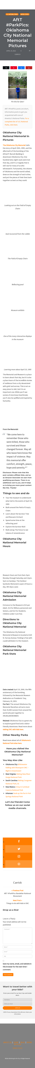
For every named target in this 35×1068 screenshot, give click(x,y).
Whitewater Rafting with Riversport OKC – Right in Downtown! (17, 767)
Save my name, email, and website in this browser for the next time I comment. (17, 967)
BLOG (23, 1042)
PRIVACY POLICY (17, 1048)
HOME (16, 1042)
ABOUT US (7, 1042)
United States (25, 14)
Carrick (17, 882)
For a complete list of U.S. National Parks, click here (17, 121)
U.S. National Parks (12, 14)
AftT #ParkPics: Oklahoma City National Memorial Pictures (17, 32)
